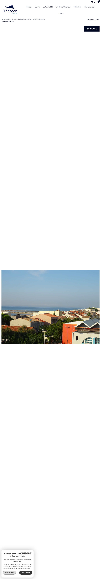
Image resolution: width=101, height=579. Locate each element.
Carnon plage (28, 19)
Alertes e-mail (89, 7)
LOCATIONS (48, 7)
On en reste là (24, 552)
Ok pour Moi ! (25, 572)
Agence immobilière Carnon (8, 19)
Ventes (37, 7)
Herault (22, 19)
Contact (61, 13)
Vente (17, 19)
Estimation (77, 7)
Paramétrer (9, 572)
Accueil (29, 7)
